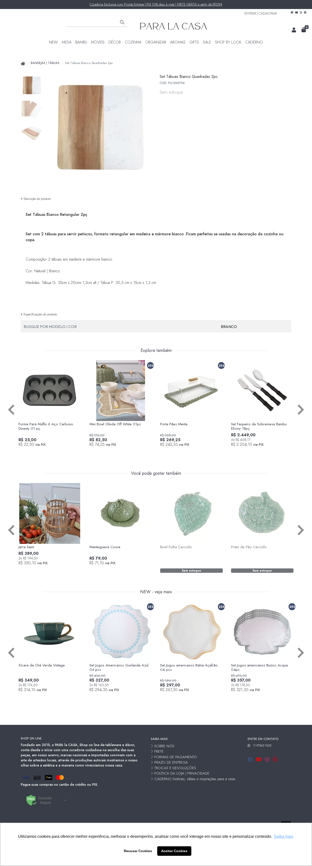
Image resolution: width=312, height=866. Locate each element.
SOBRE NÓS (164, 746)
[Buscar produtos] (122, 22)
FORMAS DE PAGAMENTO (175, 757)
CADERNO (254, 42)
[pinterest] (275, 759)
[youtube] (259, 759)
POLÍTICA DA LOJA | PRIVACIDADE (181, 773)
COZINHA (133, 42)
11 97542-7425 (262, 745)
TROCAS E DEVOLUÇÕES (175, 768)
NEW (53, 42)
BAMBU (81, 42)
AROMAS (177, 42)
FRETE (159, 751)
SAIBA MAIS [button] (159, 739)
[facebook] (251, 759)
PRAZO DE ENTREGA (171, 762)
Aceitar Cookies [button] (174, 851)
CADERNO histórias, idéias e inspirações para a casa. (195, 779)
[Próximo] (300, 409)
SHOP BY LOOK (228, 42)
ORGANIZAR (155, 42)
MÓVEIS (98, 42)
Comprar (52, 452)
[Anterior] (11, 409)
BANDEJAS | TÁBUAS (45, 63)
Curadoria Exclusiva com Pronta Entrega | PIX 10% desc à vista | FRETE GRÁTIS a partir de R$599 (156, 4)
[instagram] (268, 759)
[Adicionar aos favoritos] (25, 364)
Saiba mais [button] (283, 836)
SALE (207, 42)
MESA (66, 42)
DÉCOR (114, 42)
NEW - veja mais (156, 592)
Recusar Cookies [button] (138, 851)
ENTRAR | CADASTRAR (260, 13)
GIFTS (194, 42)
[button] (294, 30)
